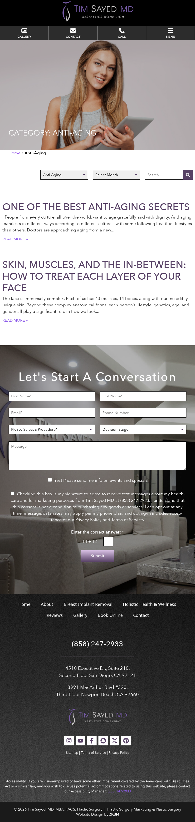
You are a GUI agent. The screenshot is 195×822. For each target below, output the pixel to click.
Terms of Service (93, 752)
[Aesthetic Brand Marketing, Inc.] (114, 814)
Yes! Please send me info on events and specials (101, 480)
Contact (141, 615)
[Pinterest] (126, 740)
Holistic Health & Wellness (149, 604)
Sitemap (72, 752)
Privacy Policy (119, 752)
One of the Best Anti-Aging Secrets (96, 207)
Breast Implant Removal (88, 604)
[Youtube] (80, 740)
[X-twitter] (114, 740)
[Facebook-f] (92, 740)
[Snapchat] (103, 740)
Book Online (110, 615)
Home (14, 153)
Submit (97, 556)
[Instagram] (69, 740)
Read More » (15, 239)
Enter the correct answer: (97, 532)
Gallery (80, 615)
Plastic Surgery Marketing (129, 809)
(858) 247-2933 (97, 644)
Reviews (55, 615)
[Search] (188, 175)
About (47, 604)
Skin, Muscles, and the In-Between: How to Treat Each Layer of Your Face (94, 276)
